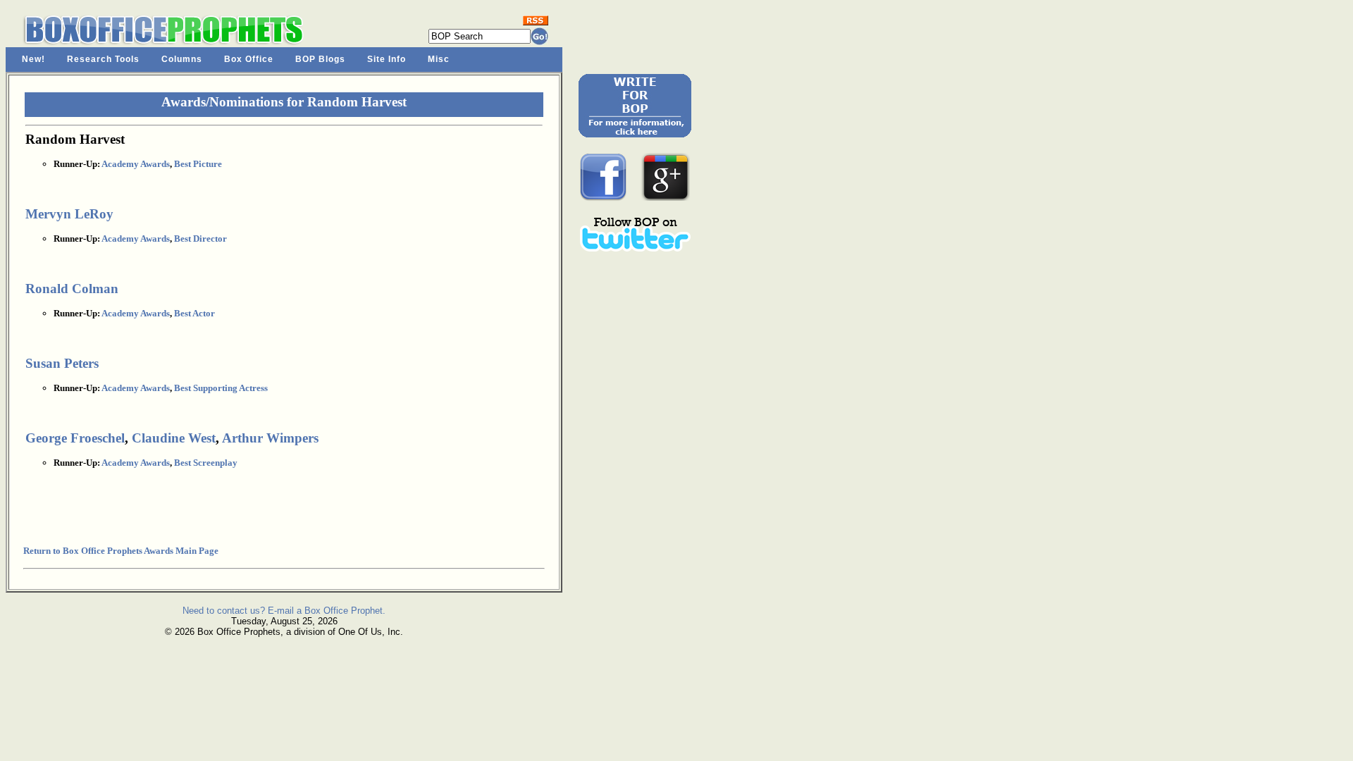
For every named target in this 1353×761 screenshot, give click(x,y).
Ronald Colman (71, 288)
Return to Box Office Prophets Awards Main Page (120, 550)
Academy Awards (135, 164)
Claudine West (174, 438)
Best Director (200, 238)
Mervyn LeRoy (69, 213)
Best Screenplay (205, 462)
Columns (181, 59)
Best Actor (194, 313)
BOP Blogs (320, 59)
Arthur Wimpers (270, 438)
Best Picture (198, 164)
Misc (439, 59)
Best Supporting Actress (221, 388)
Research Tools (103, 59)
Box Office (248, 59)
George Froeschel (75, 438)
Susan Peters (62, 363)
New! (33, 59)
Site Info (386, 59)
